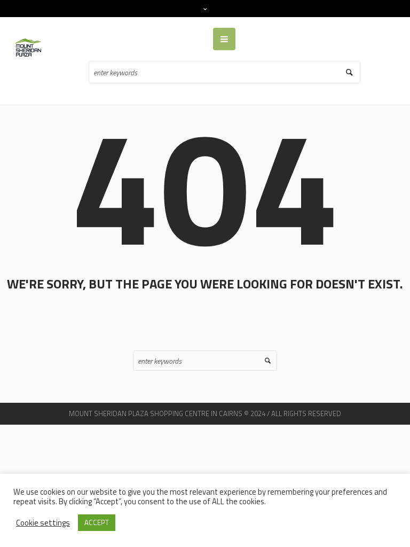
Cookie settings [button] (43, 522)
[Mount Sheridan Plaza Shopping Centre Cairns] (30, 47)
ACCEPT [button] (96, 522)
